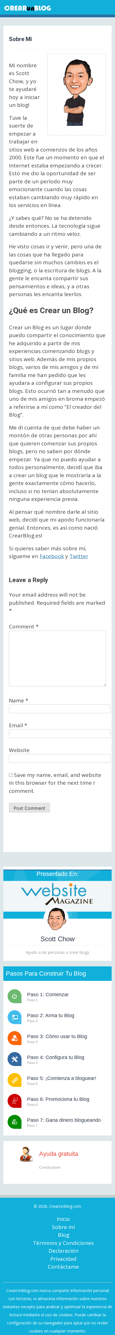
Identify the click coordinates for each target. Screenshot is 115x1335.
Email (18, 725)
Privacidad (63, 1258)
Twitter (79, 556)
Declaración (63, 1250)
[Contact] (29, 1154)
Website (19, 750)
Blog (63, 1234)
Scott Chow (57, 939)
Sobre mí (63, 1227)
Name (18, 700)
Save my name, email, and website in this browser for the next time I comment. (55, 782)
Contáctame (63, 1266)
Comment (24, 626)
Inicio (63, 1219)
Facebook (52, 556)
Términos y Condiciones (63, 1243)
